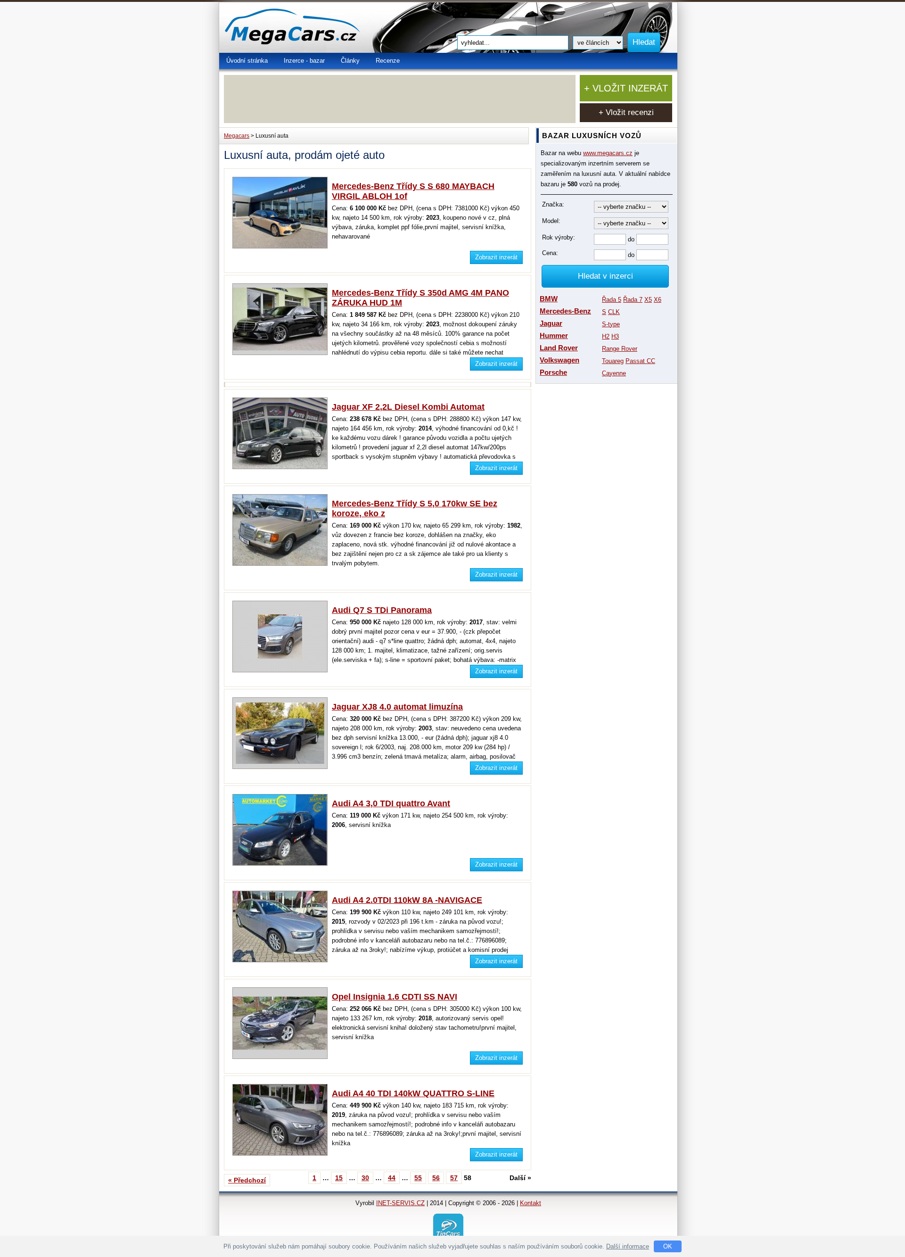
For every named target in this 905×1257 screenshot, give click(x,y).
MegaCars (313, 27)
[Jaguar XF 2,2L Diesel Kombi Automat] (282, 467)
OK (667, 1246)
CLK (614, 311)
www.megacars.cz (608, 153)
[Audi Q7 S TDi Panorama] (282, 670)
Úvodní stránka (247, 60)
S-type (611, 324)
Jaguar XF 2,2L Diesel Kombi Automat (408, 407)
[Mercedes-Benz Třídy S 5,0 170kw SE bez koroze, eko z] (282, 563)
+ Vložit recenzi (626, 112)
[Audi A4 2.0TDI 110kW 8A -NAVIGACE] (282, 960)
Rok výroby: (558, 237)
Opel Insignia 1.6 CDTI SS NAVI (394, 996)
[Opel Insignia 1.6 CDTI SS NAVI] (282, 1056)
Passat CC (640, 360)
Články (350, 60)
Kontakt (530, 1203)
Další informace (627, 1246)
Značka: (553, 204)
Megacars (236, 135)
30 (365, 1178)
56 (436, 1178)
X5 (648, 299)
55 (418, 1178)
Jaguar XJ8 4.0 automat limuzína (397, 706)
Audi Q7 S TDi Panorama (382, 610)
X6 (657, 299)
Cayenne (614, 373)
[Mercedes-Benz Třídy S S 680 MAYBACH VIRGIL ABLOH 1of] (282, 246)
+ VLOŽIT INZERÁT (626, 88)
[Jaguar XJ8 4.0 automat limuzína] (282, 766)
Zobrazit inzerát (496, 257)
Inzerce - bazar (304, 60)
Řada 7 (632, 299)
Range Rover (619, 348)
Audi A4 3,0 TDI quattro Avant (391, 803)
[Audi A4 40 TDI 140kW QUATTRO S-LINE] (282, 1153)
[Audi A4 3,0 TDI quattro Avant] (282, 863)
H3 (615, 336)
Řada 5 (611, 299)
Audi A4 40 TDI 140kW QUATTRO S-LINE (413, 1093)
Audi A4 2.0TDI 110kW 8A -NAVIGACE (407, 900)
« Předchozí (247, 1180)
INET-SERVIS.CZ (400, 1203)
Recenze (388, 60)
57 (454, 1178)
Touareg (613, 360)
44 (391, 1178)
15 (339, 1178)
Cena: (550, 252)
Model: (551, 220)
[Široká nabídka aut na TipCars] (448, 1228)
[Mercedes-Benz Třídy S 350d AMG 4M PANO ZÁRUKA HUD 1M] (282, 352)
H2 (605, 336)
